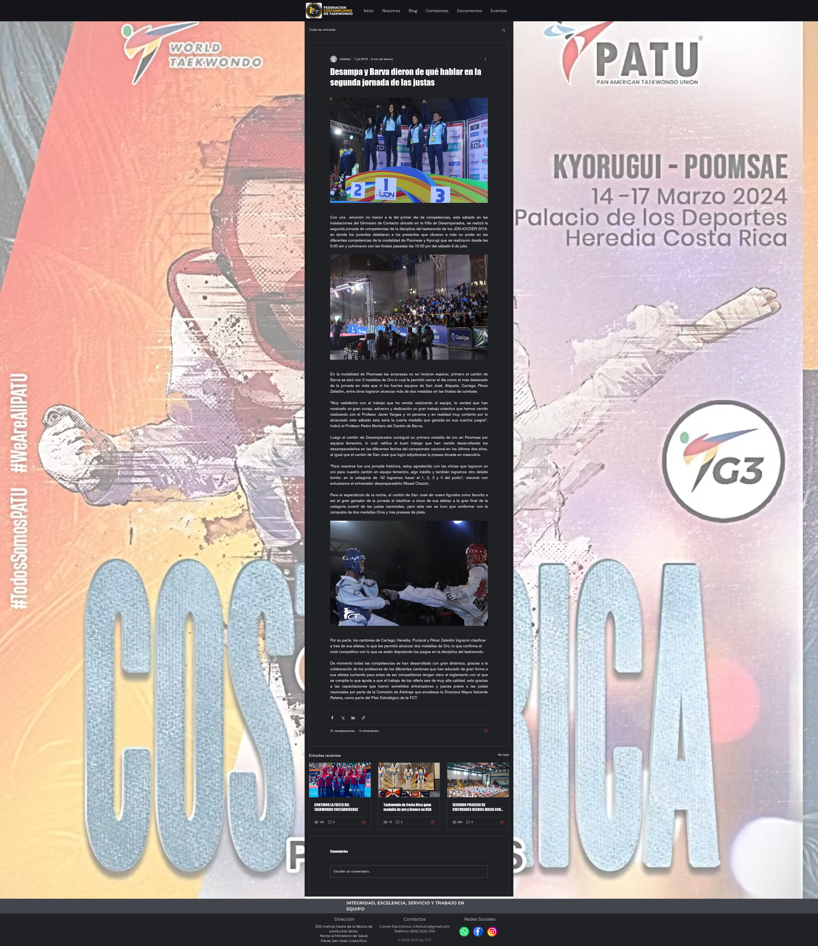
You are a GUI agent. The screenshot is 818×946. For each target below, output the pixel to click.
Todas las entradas (322, 30)
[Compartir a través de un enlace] (363, 718)
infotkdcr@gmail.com (431, 926)
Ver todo (503, 754)
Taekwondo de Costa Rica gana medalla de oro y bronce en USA (407, 807)
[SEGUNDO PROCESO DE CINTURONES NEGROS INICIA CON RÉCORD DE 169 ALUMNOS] (478, 780)
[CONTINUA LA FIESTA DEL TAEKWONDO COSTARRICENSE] (340, 780)
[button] (391, 10)
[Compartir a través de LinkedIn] (353, 718)
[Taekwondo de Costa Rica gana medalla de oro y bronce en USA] (409, 780)
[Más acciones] (485, 59)
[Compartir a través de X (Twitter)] (343, 718)
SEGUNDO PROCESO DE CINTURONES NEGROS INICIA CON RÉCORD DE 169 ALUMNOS (476, 807)
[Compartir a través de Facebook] (332, 718)
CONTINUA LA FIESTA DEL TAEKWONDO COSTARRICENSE (336, 807)
